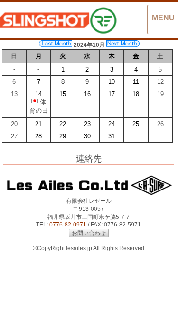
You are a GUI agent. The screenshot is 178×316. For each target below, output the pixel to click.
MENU (163, 18)
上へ (161, 301)
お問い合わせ (89, 233)
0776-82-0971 (67, 224)
